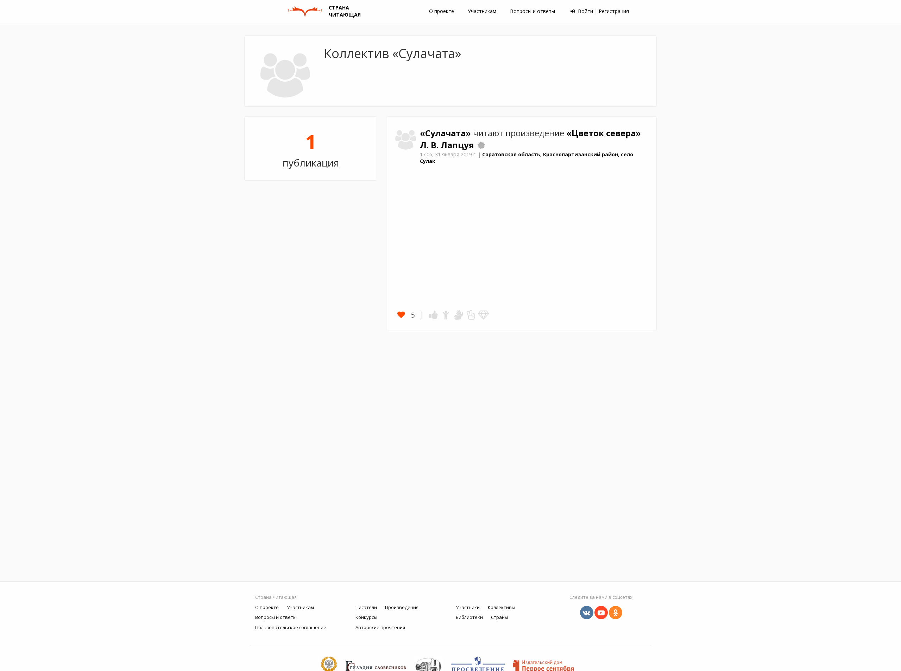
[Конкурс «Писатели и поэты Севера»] (481, 145)
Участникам (482, 11)
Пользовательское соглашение (290, 627)
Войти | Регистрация (602, 11)
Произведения (401, 607)
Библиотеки (469, 617)
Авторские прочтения (380, 627)
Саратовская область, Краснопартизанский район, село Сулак (526, 157)
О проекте (441, 11)
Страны (499, 617)
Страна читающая (276, 597)
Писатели (366, 607)
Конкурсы (366, 617)
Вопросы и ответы (532, 11)
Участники (468, 607)
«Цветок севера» (603, 133)
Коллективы (501, 607)
